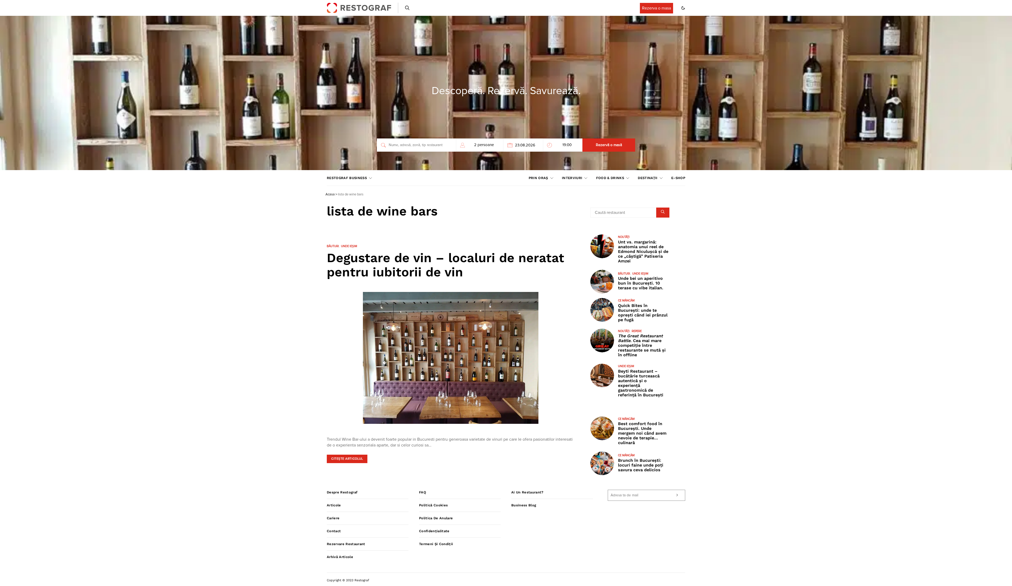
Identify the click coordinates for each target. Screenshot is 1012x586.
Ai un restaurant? (527, 492)
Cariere (333, 518)
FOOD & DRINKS (610, 178)
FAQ (422, 492)
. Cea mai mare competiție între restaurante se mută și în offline (642, 345)
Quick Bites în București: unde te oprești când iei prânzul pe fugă (643, 312)
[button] (683, 8)
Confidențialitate (434, 531)
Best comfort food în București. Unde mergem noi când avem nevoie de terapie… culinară (642, 433)
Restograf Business (347, 178)
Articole (334, 505)
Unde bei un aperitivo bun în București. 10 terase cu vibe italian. (640, 283)
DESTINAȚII (647, 178)
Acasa (330, 194)
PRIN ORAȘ (538, 178)
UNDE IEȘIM (349, 246)
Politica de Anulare (436, 518)
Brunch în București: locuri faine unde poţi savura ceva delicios (640, 465)
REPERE (637, 331)
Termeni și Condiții (436, 544)
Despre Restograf (342, 492)
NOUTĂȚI (624, 237)
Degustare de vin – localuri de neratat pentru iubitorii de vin (445, 265)
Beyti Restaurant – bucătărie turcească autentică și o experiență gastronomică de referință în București (640, 383)
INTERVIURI (572, 178)
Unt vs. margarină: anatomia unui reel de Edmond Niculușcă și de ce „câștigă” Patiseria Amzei (643, 251)
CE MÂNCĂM (626, 300)
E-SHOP (678, 178)
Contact (334, 531)
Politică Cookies (433, 505)
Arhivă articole (340, 557)
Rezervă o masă (609, 145)
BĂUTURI (333, 246)
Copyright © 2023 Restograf (348, 580)
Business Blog (523, 505)
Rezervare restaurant (346, 544)
